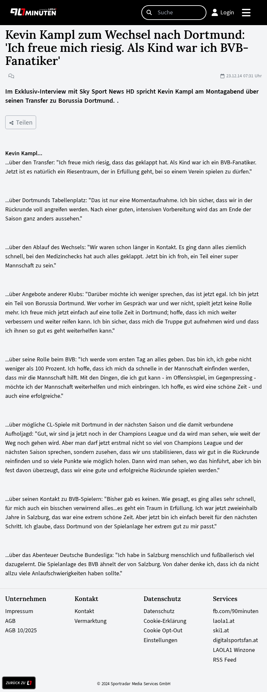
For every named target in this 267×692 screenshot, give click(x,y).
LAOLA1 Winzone (234, 650)
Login (227, 12)
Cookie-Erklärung (165, 621)
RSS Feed (224, 659)
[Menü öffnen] (246, 12)
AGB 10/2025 (21, 630)
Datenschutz (159, 611)
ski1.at (221, 630)
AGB (10, 621)
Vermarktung (90, 621)
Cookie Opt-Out (163, 630)
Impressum (19, 611)
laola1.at (223, 621)
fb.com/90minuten (236, 611)
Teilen (23, 122)
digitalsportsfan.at (235, 640)
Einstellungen (160, 640)
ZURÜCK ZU (15, 683)
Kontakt (84, 611)
